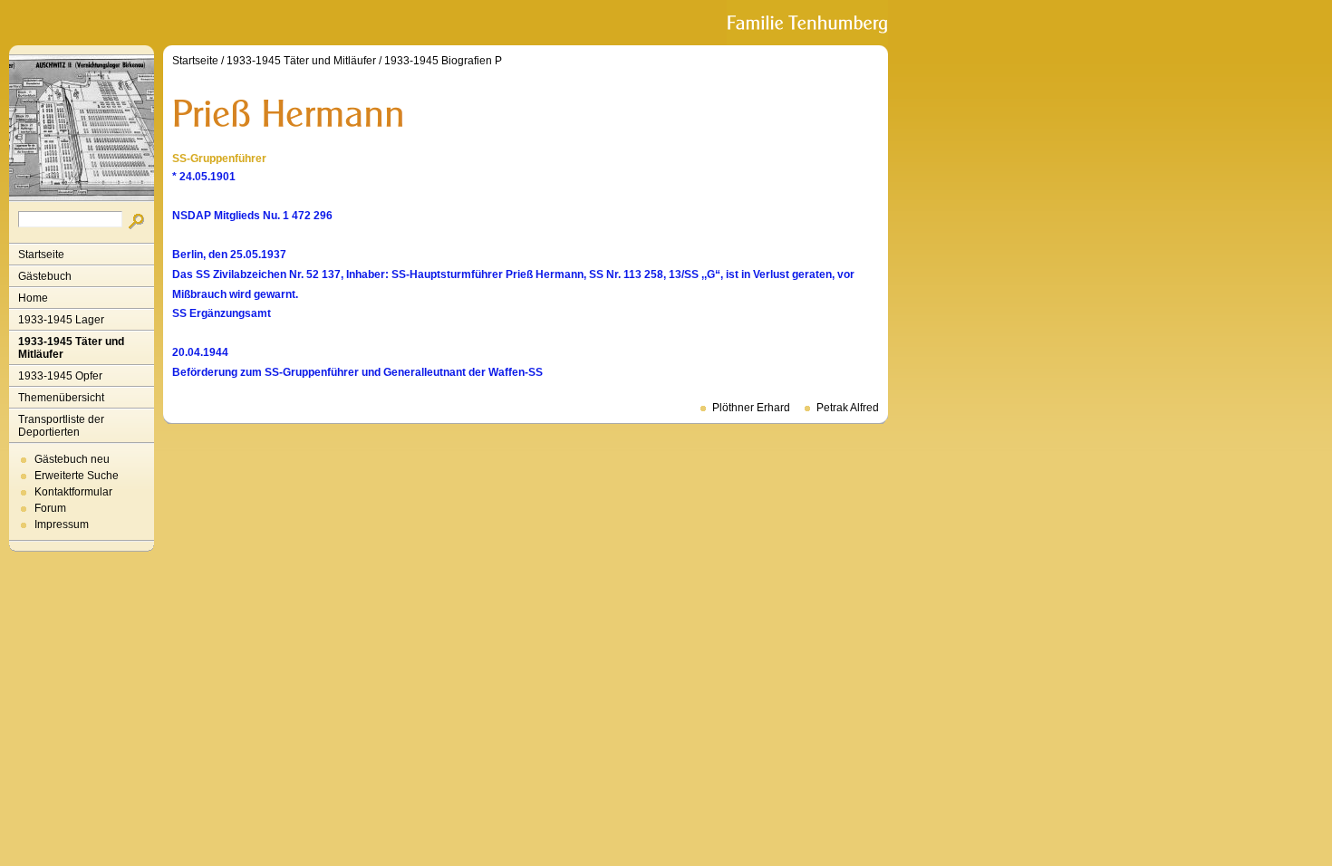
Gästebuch (45, 276)
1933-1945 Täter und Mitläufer (71, 348)
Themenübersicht (61, 397)
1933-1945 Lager (61, 319)
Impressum (61, 524)
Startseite (41, 254)
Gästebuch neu (72, 459)
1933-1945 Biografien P (443, 60)
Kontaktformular (73, 492)
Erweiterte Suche (76, 475)
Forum (50, 508)
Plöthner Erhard (751, 407)
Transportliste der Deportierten (61, 425)
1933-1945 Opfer (60, 376)
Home (33, 298)
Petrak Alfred (847, 407)
